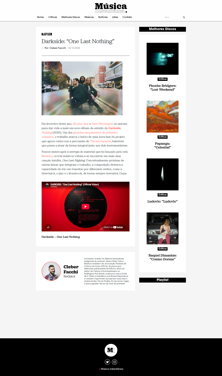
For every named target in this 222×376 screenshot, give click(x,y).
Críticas (52, 17)
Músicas (89, 17)
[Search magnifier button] (184, 17)
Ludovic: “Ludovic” (163, 201)
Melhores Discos (71, 17)
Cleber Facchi (71, 269)
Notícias (103, 17)
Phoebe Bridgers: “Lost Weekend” (162, 87)
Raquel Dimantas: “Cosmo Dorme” (163, 257)
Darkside (114, 128)
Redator (70, 276)
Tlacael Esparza (100, 141)
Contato (127, 17)
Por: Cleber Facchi (55, 48)
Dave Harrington (102, 124)
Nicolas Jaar (81, 124)
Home (40, 17)
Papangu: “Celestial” (162, 145)
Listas (115, 17)
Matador (47, 156)
